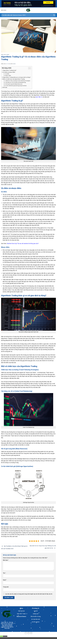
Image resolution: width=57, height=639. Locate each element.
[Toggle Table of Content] (29, 68)
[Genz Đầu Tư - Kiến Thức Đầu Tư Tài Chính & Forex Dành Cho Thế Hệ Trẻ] (28, 10)
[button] (3, 10)
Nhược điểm (8, 75)
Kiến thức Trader (21, 613)
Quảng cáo (35, 613)
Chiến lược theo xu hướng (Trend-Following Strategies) (17, 80)
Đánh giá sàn (21, 611)
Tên (4, 573)
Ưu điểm (7, 73)
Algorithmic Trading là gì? (9, 70)
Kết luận (5, 87)
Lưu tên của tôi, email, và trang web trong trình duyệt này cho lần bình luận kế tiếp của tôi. (28, 594)
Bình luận (6, 560)
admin (14, 63)
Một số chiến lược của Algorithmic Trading (14, 79)
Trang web (6, 587)
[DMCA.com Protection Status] (3, 636)
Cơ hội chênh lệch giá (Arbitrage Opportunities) (15, 85)
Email (5, 580)
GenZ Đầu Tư (4, 622)
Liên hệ (35, 611)
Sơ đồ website (35, 622)
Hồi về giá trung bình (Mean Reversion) (13, 84)
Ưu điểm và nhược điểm (9, 72)
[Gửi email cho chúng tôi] (31, 633)
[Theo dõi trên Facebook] (26, 633)
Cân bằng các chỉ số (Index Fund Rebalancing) (15, 82)
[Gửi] (54, 15)
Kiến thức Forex (5, 54)
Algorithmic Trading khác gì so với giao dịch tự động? (17, 77)
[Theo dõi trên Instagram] (28, 633)
